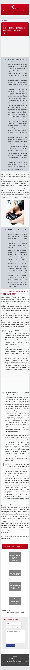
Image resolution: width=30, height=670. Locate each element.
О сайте (15, 656)
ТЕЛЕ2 (10, 20)
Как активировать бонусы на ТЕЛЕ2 (15, 600)
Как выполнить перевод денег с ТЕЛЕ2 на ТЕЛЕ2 (15, 586)
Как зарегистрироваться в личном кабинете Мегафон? (15, 557)
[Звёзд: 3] (3, 612)
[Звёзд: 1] (1, 612)
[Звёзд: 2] (2, 612)
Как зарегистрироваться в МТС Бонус (15, 573)
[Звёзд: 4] (4, 612)
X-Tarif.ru (4, 20)
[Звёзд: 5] (5, 612)
